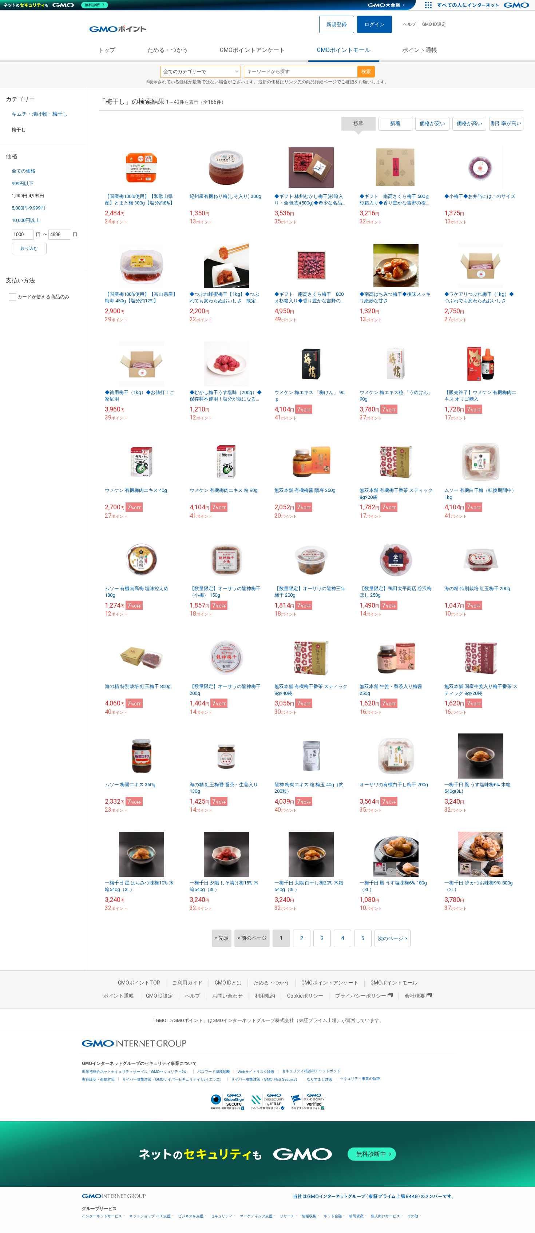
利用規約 (265, 996)
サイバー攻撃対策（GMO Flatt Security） (265, 1079)
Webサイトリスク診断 (256, 1072)
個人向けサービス (385, 1216)
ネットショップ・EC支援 (150, 1216)
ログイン (374, 24)
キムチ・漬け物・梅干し (40, 114)
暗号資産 (356, 1216)
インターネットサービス (102, 1216)
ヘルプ (409, 24)
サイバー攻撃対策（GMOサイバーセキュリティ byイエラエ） (172, 1079)
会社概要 (415, 996)
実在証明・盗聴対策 (98, 1079)
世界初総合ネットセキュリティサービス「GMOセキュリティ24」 (136, 1072)
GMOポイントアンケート (252, 50)
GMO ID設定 (434, 24)
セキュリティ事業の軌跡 (360, 1079)
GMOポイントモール (343, 50)
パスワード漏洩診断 (213, 1072)
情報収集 (309, 1216)
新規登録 (336, 24)
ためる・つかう (167, 50)
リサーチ (287, 1216)
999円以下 (22, 183)
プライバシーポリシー (360, 996)
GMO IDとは (228, 983)
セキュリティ (222, 1216)
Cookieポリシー (305, 996)
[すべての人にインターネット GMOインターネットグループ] (484, 5)
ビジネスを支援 (190, 1216)
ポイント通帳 (419, 50)
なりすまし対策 (319, 1079)
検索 (366, 71)
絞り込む (29, 248)
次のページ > (392, 938)
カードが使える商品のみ (43, 296)
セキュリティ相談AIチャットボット (311, 1071)
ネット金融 (333, 1216)
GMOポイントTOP (139, 983)
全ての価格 (23, 171)
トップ (106, 50)
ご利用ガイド (187, 983)
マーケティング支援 (256, 1216)
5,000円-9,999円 (28, 208)
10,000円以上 (26, 220)
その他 (412, 1216)
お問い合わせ (227, 996)
